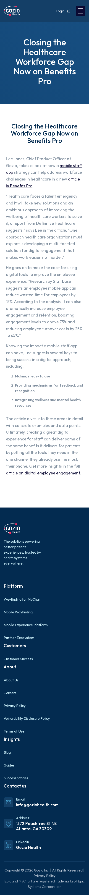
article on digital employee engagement (43, 473)
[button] (80, 11)
